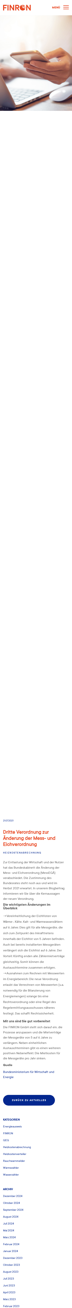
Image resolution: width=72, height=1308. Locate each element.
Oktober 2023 (11, 1265)
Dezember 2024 (12, 1196)
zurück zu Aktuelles (29, 1100)
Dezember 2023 (12, 1258)
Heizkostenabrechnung (22, 852)
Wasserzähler (11, 1174)
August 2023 (10, 1271)
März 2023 (9, 1299)
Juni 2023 (9, 1285)
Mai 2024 (8, 1230)
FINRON (8, 1133)
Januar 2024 (10, 1251)
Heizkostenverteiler (14, 1154)
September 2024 (13, 1209)
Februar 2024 (11, 1244)
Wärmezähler (11, 1167)
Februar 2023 (11, 1306)
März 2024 (9, 1237)
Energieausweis (12, 1126)
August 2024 (10, 1216)
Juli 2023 (8, 1278)
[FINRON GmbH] (26, 8)
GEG (6, 1140)
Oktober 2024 (11, 1203)
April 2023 (9, 1292)
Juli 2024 (8, 1223)
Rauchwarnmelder (14, 1161)
